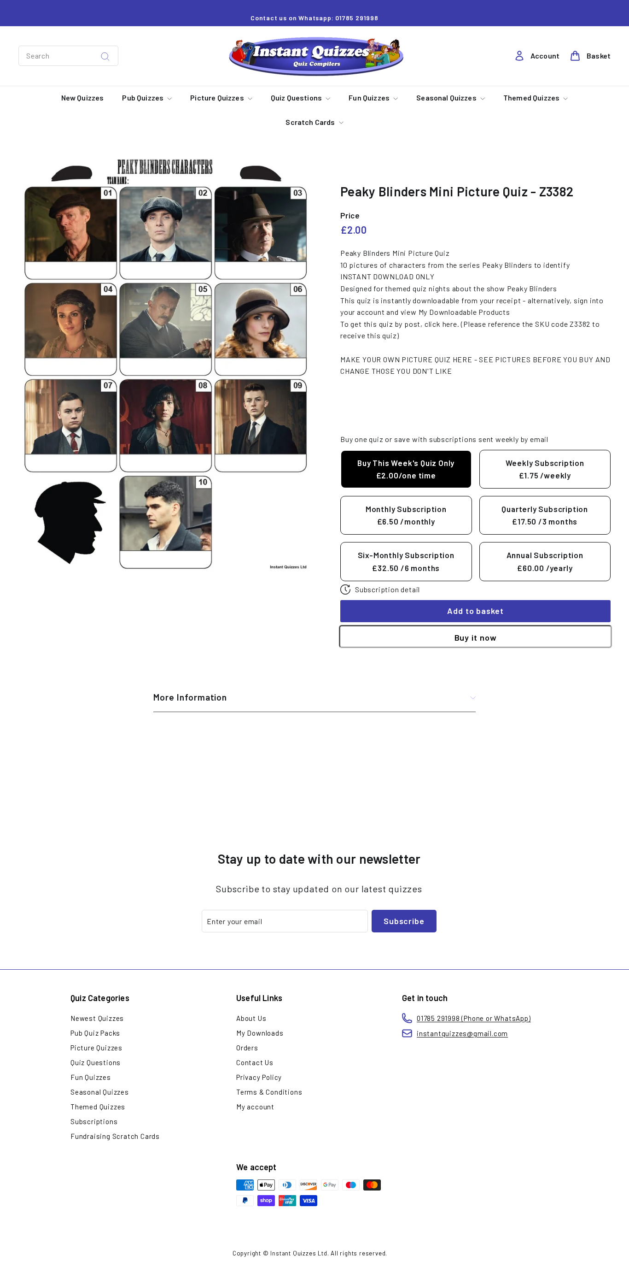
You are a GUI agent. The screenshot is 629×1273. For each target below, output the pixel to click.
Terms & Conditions (269, 1092)
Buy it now (475, 637)
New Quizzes (82, 97)
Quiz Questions (297, 97)
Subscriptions (93, 1121)
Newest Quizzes (97, 1018)
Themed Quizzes (532, 97)
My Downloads (260, 1033)
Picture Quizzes (217, 97)
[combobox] (68, 56)
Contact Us (255, 1062)
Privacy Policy (259, 1077)
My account (255, 1106)
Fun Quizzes (370, 97)
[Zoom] (163, 365)
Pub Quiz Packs (95, 1033)
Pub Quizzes (143, 97)
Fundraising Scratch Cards (115, 1136)
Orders (247, 1047)
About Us (251, 1018)
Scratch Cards (310, 122)
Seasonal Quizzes (447, 97)
